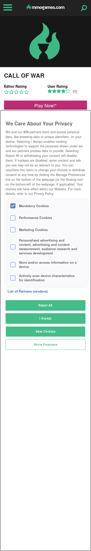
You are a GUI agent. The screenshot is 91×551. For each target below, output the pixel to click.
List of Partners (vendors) (28, 291)
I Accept (45, 318)
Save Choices (46, 331)
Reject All (45, 305)
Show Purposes (45, 344)
